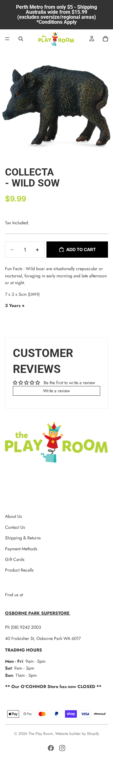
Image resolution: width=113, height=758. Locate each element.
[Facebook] (51, 748)
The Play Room (41, 733)
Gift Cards (14, 559)
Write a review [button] (56, 391)
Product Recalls (19, 570)
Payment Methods (21, 549)
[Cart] (105, 39)
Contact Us (15, 527)
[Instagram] (62, 748)
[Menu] (7, 39)
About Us (13, 516)
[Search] (21, 39)
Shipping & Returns (23, 538)
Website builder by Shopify (77, 733)
